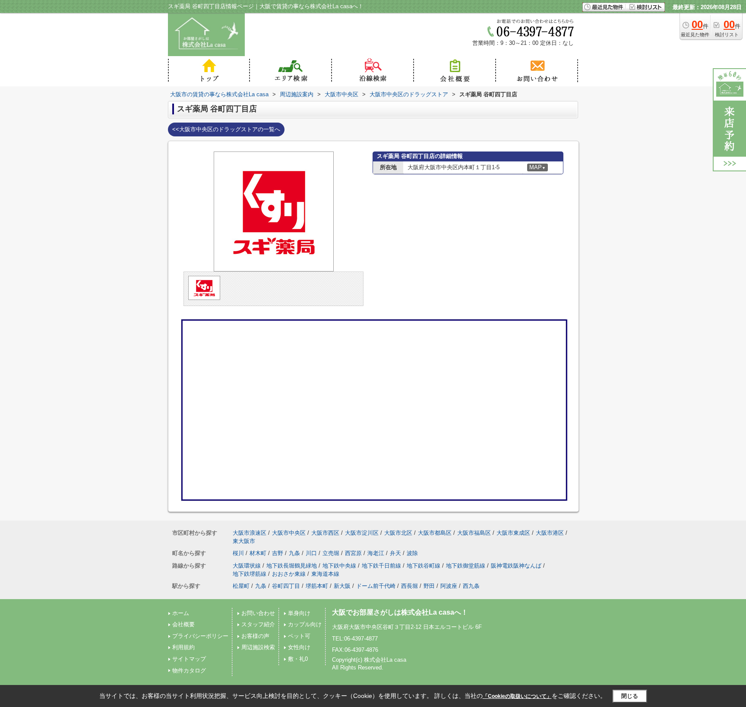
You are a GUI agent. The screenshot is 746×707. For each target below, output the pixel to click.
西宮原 (353, 553)
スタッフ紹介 (258, 624)
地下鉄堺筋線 (249, 574)
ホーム (180, 613)
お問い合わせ (258, 613)
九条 (294, 553)
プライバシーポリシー (200, 636)
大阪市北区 (398, 533)
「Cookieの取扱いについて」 (517, 696)
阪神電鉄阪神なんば (516, 565)
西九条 (471, 586)
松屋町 (241, 586)
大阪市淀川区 (362, 533)
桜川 (238, 553)
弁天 (395, 553)
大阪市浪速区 (249, 533)
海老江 (375, 553)
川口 (311, 553)
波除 (412, 553)
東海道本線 (325, 574)
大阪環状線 (247, 565)
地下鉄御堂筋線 (465, 565)
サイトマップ (189, 659)
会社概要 (183, 624)
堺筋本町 (317, 586)
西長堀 (409, 586)
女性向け (299, 647)
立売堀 (330, 553)
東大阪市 (244, 541)
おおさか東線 (289, 574)
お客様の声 (255, 636)
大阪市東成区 (513, 533)
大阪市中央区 (289, 533)
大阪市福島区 (474, 533)
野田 (429, 586)
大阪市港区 (550, 533)
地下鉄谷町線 (423, 565)
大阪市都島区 (435, 533)
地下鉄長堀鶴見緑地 (291, 565)
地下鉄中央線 (339, 565)
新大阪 (342, 586)
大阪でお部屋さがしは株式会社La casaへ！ (400, 612)
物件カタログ (189, 670)
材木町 (258, 553)
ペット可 (299, 636)
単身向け (299, 613)
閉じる (629, 696)
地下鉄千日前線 (381, 565)
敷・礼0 (298, 659)
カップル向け (305, 624)
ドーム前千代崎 (375, 586)
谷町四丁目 (286, 586)
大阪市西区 (325, 533)
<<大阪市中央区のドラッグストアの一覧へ (226, 129)
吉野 (277, 553)
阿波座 (448, 586)
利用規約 (183, 647)
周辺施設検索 (258, 647)
